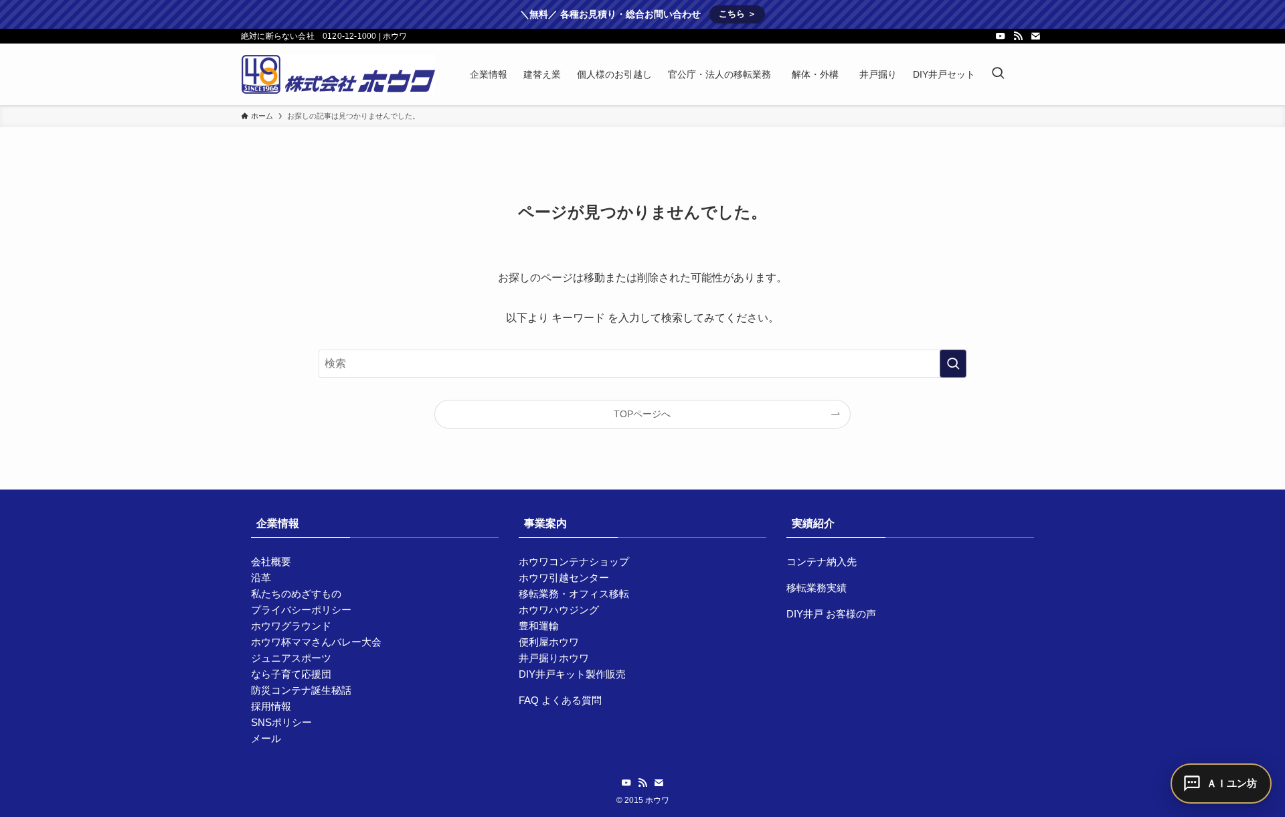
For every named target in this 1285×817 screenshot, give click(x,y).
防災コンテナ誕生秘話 (301, 690)
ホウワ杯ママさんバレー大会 (316, 642)
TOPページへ (642, 413)
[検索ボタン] (998, 74)
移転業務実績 (816, 587)
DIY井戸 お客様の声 (831, 613)
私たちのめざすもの (296, 593)
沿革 (261, 577)
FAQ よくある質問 (560, 700)
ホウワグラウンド (291, 626)
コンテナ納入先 (821, 561)
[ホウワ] (338, 74)
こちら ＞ (737, 14)
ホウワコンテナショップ (574, 561)
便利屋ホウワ (549, 642)
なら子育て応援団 (291, 674)
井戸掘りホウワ (554, 658)
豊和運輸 (539, 626)
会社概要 (271, 561)
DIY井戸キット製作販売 (572, 674)
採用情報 (271, 706)
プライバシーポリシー (301, 609)
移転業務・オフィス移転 (574, 593)
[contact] (1035, 36)
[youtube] (1000, 36)
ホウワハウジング (559, 609)
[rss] (1018, 36)
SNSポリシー (281, 722)
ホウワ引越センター (564, 577)
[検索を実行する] (953, 364)
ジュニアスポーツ (291, 658)
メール (266, 738)
